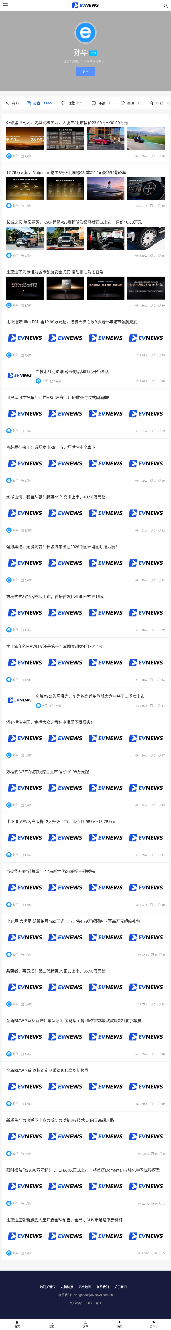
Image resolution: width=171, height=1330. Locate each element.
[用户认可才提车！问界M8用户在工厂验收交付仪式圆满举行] (87, 413)
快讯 (119, 1326)
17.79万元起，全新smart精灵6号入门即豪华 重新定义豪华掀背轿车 (66, 172)
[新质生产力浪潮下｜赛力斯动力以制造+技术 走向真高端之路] (87, 1136)
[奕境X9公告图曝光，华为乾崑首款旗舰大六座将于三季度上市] (19, 700)
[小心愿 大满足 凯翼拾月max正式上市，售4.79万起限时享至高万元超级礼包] (87, 937)
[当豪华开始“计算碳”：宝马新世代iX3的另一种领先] (87, 887)
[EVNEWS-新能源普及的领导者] (86, 6)
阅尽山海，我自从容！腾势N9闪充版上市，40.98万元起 (56, 497)
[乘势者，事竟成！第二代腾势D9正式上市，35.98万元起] (87, 987)
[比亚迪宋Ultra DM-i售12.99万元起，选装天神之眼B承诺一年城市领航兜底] (87, 337)
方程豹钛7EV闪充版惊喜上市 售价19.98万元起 (47, 771)
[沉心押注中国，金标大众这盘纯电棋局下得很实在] (87, 738)
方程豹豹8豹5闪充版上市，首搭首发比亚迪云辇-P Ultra (55, 596)
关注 (85, 71)
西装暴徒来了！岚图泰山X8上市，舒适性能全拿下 (50, 447)
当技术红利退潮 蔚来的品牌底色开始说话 (72, 371)
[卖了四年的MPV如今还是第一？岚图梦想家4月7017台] (87, 662)
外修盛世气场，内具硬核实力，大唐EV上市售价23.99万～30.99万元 (67, 122)
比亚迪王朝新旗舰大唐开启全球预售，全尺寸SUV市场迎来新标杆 (64, 1220)
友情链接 (67, 1286)
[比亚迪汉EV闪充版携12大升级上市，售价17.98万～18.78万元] (87, 837)
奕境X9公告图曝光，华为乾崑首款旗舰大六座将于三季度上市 (90, 696)
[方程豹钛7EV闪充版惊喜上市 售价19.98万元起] (87, 787)
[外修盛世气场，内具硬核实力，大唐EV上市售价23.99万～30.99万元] (87, 138)
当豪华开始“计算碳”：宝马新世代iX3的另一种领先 (50, 871)
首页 (17, 1326)
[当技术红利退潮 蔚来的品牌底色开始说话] (19, 375)
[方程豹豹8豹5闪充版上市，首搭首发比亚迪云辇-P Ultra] (87, 612)
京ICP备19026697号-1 (85, 1303)
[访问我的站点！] (85, 33)
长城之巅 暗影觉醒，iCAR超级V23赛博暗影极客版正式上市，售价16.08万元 (74, 222)
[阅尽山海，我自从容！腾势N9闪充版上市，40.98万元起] (87, 513)
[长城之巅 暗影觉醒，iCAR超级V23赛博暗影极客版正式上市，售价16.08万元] (87, 238)
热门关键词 (47, 1286)
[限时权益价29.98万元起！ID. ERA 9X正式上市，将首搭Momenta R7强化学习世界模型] (87, 1186)
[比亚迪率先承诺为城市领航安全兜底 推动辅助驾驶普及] (87, 288)
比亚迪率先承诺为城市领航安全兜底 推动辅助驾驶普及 (55, 272)
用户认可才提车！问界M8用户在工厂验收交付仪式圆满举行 (59, 397)
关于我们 (120, 1286)
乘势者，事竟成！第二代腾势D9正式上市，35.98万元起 (56, 971)
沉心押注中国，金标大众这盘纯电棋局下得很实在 (50, 722)
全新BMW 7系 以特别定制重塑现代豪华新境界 (47, 1070)
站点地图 (85, 1286)
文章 (85, 1326)
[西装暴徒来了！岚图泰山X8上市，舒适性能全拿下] (87, 463)
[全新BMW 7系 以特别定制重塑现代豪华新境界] (87, 1086)
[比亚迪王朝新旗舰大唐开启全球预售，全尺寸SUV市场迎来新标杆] (87, 1236)
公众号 (154, 1326)
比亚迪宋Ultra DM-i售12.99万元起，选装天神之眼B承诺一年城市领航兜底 (71, 321)
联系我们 (102, 1286)
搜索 (51, 1326)
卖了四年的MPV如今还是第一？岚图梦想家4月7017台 (54, 646)
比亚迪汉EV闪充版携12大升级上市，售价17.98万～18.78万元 (61, 821)
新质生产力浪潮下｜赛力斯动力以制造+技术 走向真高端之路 (60, 1120)
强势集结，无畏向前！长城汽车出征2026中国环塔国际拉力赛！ (62, 546)
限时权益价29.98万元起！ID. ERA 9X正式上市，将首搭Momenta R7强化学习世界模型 (83, 1170)
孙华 (15, 156)
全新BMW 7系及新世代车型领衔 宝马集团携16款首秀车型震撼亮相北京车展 (73, 1020)
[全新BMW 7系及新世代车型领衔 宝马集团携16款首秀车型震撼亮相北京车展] (87, 1036)
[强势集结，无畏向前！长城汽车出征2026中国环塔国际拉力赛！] (87, 562)
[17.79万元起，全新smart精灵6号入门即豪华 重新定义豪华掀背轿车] (87, 188)
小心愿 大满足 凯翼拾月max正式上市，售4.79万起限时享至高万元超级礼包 (73, 921)
